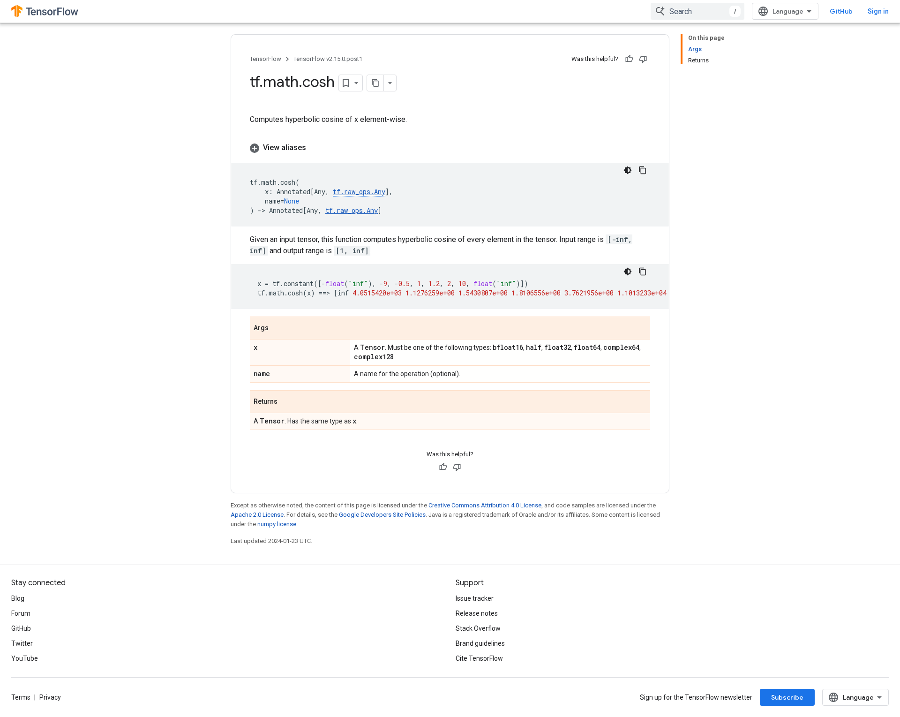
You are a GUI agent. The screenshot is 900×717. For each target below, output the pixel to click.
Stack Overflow (478, 628)
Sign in (878, 11)
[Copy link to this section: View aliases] (315, 147)
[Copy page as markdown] (375, 83)
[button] (450, 147)
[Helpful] (629, 59)
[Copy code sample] (642, 170)
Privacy (50, 697)
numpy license (276, 524)
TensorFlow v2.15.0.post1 (327, 58)
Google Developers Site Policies (382, 514)
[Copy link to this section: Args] (278, 328)
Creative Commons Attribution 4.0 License (484, 505)
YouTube (24, 658)
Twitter (22, 643)
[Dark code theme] (627, 170)
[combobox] (697, 11)
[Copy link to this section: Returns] (287, 402)
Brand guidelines (480, 643)
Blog (17, 598)
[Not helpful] (643, 59)
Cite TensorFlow (479, 658)
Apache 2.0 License (257, 514)
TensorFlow (265, 58)
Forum (20, 613)
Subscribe (787, 697)
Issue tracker (475, 598)
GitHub (841, 11)
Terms (20, 697)
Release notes (477, 613)
